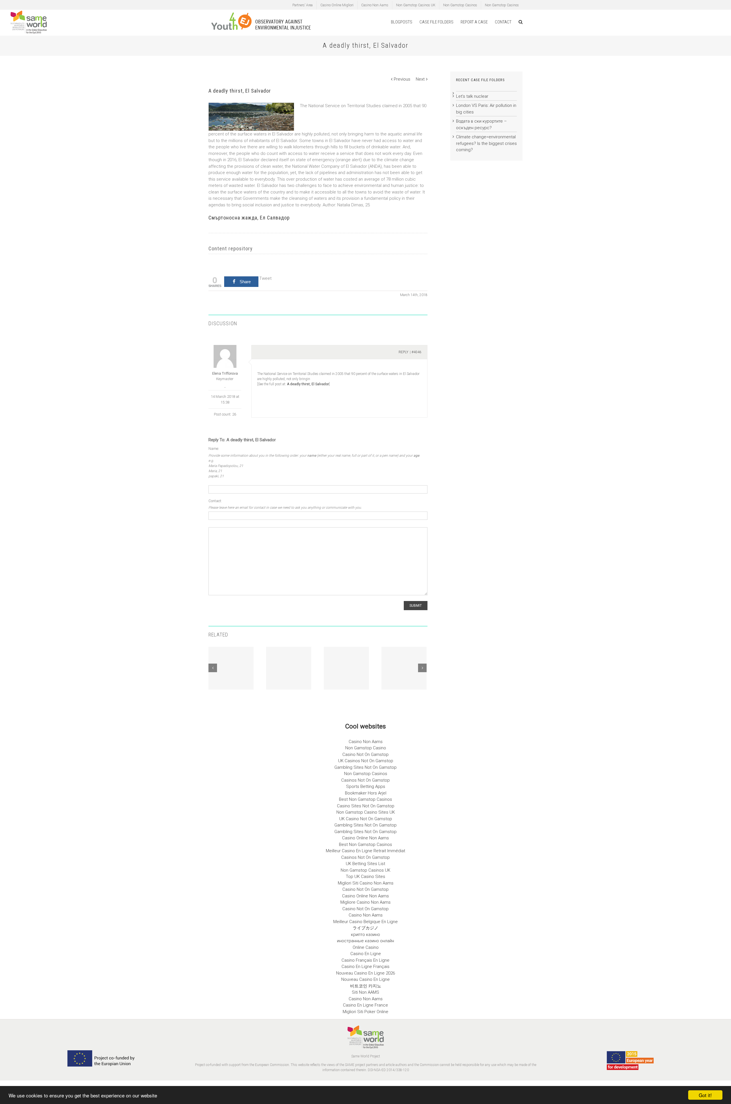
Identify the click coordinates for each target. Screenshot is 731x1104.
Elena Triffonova (225, 373)
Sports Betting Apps (365, 786)
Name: (213, 448)
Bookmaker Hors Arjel (365, 793)
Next (420, 79)
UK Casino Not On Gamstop (365, 818)
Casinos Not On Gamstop (365, 780)
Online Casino (366, 947)
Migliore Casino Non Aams (365, 902)
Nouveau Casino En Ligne (365, 979)
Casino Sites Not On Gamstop (365, 805)
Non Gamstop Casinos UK (415, 5)
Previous (402, 79)
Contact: (215, 501)
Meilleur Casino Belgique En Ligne (365, 921)
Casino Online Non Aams (365, 838)
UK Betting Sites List (365, 863)
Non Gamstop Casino (365, 747)
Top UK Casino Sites (365, 876)
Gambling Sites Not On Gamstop (365, 767)
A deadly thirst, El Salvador (308, 384)
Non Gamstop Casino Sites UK (365, 812)
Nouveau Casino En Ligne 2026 (365, 973)
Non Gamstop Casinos (460, 5)
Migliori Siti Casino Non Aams (365, 883)
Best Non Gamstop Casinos (365, 799)
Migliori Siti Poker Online (365, 1011)
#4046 (416, 352)
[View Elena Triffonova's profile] (224, 356)
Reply (403, 352)
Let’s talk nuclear (472, 96)
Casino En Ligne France (365, 1005)
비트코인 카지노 (365, 986)
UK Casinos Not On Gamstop (365, 760)
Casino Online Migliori (337, 5)
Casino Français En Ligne (365, 960)
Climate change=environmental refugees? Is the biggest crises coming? (486, 143)
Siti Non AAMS (365, 992)
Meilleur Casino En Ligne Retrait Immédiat (365, 850)
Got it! (705, 1095)
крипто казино (365, 934)
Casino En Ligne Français (365, 966)
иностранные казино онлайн (365, 940)
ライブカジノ (365, 928)
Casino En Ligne (365, 953)
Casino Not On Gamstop (365, 754)
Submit (415, 606)
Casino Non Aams (374, 5)
